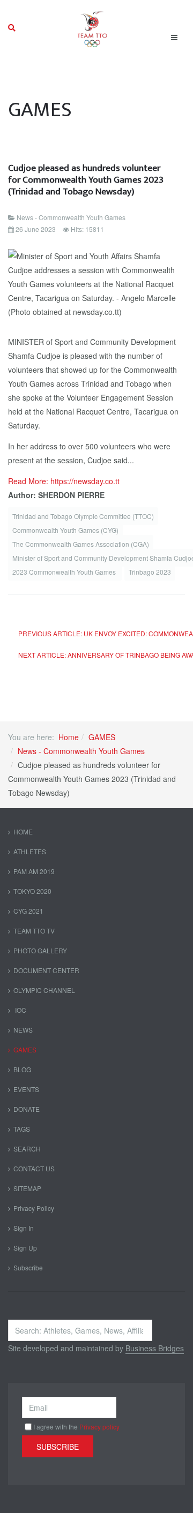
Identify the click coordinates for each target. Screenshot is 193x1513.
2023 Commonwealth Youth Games (64, 571)
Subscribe (28, 1267)
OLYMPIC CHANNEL (44, 990)
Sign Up (25, 1247)
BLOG (22, 1069)
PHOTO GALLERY (40, 950)
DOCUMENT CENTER (46, 970)
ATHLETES (29, 851)
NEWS (23, 1029)
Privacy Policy (33, 1208)
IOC (19, 1009)
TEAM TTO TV (34, 930)
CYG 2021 (28, 910)
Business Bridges (154, 1348)
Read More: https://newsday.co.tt (64, 481)
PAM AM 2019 (34, 871)
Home (68, 737)
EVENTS (26, 1089)
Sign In (23, 1227)
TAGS (21, 1128)
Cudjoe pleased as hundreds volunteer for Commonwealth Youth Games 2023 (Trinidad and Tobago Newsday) (86, 179)
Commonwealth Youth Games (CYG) (65, 530)
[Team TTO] (92, 28)
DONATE (26, 1108)
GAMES (101, 737)
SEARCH (27, 1148)
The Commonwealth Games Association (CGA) (80, 543)
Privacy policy (99, 1426)
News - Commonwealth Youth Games (81, 751)
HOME (23, 831)
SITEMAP (27, 1188)
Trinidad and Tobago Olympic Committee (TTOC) (83, 516)
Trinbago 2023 (150, 571)
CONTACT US (34, 1168)
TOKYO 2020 (32, 890)
